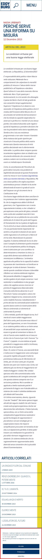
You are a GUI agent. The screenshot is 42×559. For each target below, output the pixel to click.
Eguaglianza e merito (12, 499)
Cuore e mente (9, 510)
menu (31, 5)
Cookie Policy (21, 556)
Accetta (21, 546)
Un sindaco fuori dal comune (16, 466)
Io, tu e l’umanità (10, 489)
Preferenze (21, 552)
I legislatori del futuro (13, 521)
